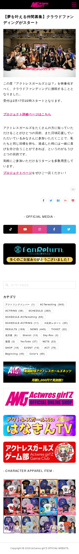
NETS (49, 341)
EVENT (32, 347)
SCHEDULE (40, 310)
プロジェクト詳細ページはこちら (27, 114)
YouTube (28, 341)
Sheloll (30, 335)
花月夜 (11, 335)
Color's (37, 353)
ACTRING (14, 310)
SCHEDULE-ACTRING (22, 322)
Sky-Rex (50, 335)
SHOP (12, 347)
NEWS (38, 329)
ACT (50, 347)
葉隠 (10, 341)
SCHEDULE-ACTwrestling (24, 316)
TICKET (59, 329)
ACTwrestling (52, 304)
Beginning (14, 353)
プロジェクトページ (17, 173)
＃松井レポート (56, 322)
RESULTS (15, 329)
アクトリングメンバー (20, 304)
